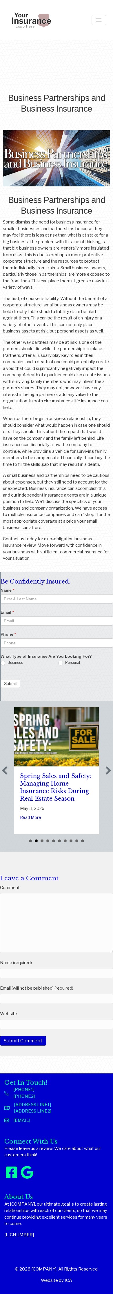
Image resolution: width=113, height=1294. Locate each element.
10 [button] (82, 840)
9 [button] (76, 840)
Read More (30, 817)
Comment (10, 887)
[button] (4, 770)
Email (7, 612)
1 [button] (30, 840)
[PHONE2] (24, 1096)
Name (7, 590)
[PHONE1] (23, 1089)
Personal (72, 662)
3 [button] (42, 840)
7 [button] (65, 840)
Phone (8, 634)
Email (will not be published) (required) (36, 988)
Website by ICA (56, 1280)
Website (8, 1013)
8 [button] (71, 840)
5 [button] (53, 840)
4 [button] (47, 840)
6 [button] (59, 840)
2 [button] (36, 840)
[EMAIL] (21, 1120)
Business (14, 662)
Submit (10, 683)
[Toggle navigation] (99, 20)
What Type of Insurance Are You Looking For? (46, 656)
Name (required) (16, 962)
